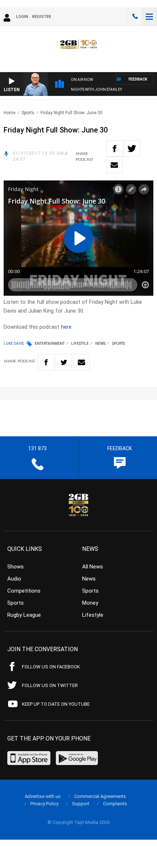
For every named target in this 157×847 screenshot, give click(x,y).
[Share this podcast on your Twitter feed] (132, 148)
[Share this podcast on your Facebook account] (114, 148)
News (100, 344)
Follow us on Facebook (51, 666)
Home (9, 112)
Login (22, 16)
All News (92, 566)
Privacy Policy (44, 803)
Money (90, 603)
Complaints (115, 803)
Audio (14, 578)
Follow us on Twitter (50, 685)
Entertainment (50, 344)
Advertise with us (43, 796)
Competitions (24, 590)
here (66, 327)
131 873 (135, 16)
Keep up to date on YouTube (56, 704)
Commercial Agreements (100, 796)
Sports (28, 112)
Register (41, 16)
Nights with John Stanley (96, 89)
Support (80, 803)
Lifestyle (80, 344)
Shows (15, 566)
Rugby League (24, 615)
